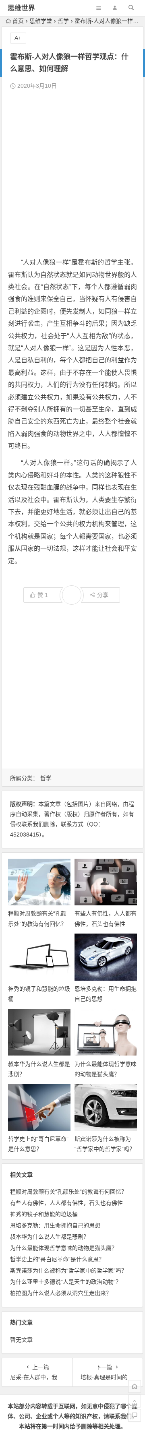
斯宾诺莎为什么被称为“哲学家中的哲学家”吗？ (68, 1270)
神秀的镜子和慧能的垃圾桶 (44, 1214)
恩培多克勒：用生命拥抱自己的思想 (55, 1225)
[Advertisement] (72, 173)
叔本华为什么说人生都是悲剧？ (49, 1236)
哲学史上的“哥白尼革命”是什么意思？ (57, 1259)
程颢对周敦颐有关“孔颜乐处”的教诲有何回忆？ (68, 1191)
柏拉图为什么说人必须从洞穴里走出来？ (61, 1293)
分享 (102, 595)
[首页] (134, 1386)
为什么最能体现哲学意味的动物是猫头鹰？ (63, 1248)
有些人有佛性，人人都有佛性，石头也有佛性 (66, 1203)
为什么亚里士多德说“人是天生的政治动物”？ (65, 1282)
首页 (18, 21)
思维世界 (21, 8)
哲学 (63, 21)
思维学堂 (40, 21)
